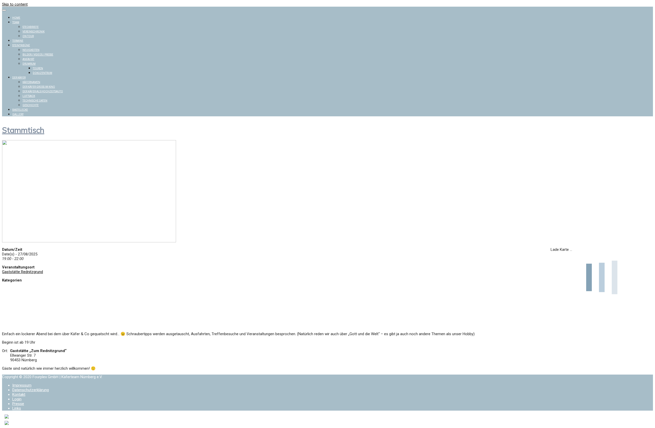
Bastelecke (20, 109)
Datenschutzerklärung (30, 390)
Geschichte (31, 105)
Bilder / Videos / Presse (38, 54)
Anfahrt (28, 59)
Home (16, 17)
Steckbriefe (31, 27)
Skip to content (15, 4)
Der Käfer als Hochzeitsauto (43, 91)
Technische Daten (35, 100)
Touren (38, 68)
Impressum (21, 385)
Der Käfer (19, 77)
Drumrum (29, 63)
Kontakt (18, 394)
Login (16, 399)
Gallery (18, 114)
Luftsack (29, 96)
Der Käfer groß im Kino (39, 86)
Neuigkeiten (31, 50)
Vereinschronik (34, 31)
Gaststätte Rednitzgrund (22, 271)
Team (15, 22)
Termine (17, 40)
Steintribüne (21, 45)
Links (16, 408)
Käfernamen (31, 82)
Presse (18, 403)
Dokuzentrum (42, 73)
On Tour (28, 36)
